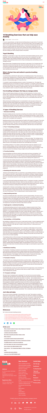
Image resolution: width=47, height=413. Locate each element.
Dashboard (36, 366)
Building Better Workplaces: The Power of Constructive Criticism (17, 340)
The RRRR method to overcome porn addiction (13, 342)
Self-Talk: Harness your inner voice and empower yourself (15, 344)
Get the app (36, 363)
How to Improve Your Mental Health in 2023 (13, 346)
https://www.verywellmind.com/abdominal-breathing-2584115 (17, 315)
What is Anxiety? (7, 336)
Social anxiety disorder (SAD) (10, 330)
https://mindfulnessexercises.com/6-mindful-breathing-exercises (18, 317)
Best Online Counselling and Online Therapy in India (14, 334)
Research (35, 377)
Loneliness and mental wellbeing (10, 332)
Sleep (5, 350)
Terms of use (36, 380)
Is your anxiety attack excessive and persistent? (14, 338)
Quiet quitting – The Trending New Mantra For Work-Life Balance (17, 348)
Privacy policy (37, 382)
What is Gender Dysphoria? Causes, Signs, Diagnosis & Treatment (17, 328)
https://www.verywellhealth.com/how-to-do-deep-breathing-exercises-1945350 (21, 318)
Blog (34, 375)
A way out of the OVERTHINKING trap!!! (12, 354)
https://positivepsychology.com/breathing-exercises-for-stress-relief (19, 320)
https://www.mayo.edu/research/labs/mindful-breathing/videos (18, 314)
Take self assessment (36, 372)
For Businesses (37, 368)
